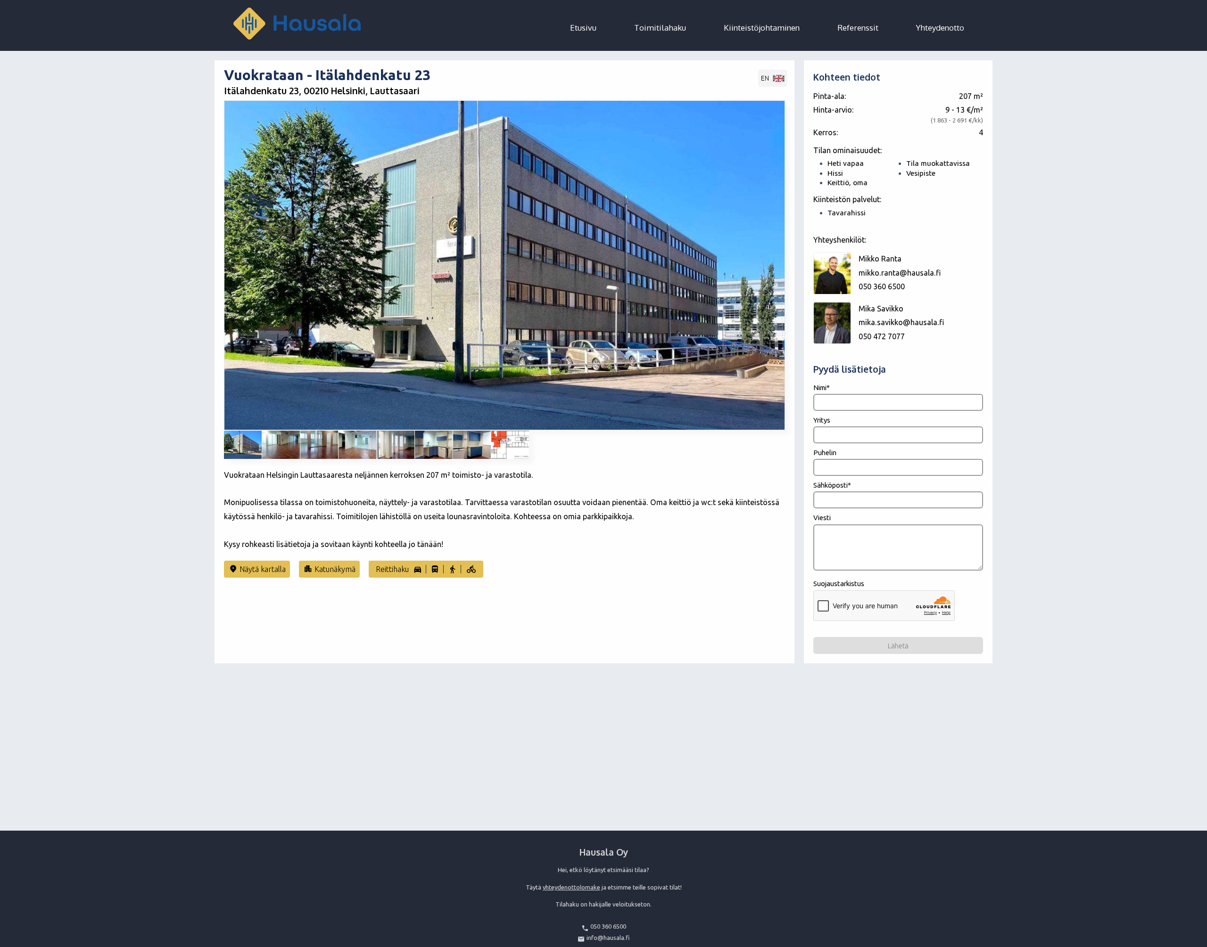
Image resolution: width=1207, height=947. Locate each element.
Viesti (822, 518)
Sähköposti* (832, 485)
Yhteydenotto (940, 28)
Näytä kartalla (257, 568)
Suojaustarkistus (838, 584)
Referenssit (857, 28)
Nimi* (821, 388)
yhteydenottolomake (571, 887)
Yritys (821, 420)
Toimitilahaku (660, 28)
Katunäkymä (329, 568)
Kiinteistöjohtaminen (762, 28)
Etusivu (583, 28)
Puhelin (824, 453)
